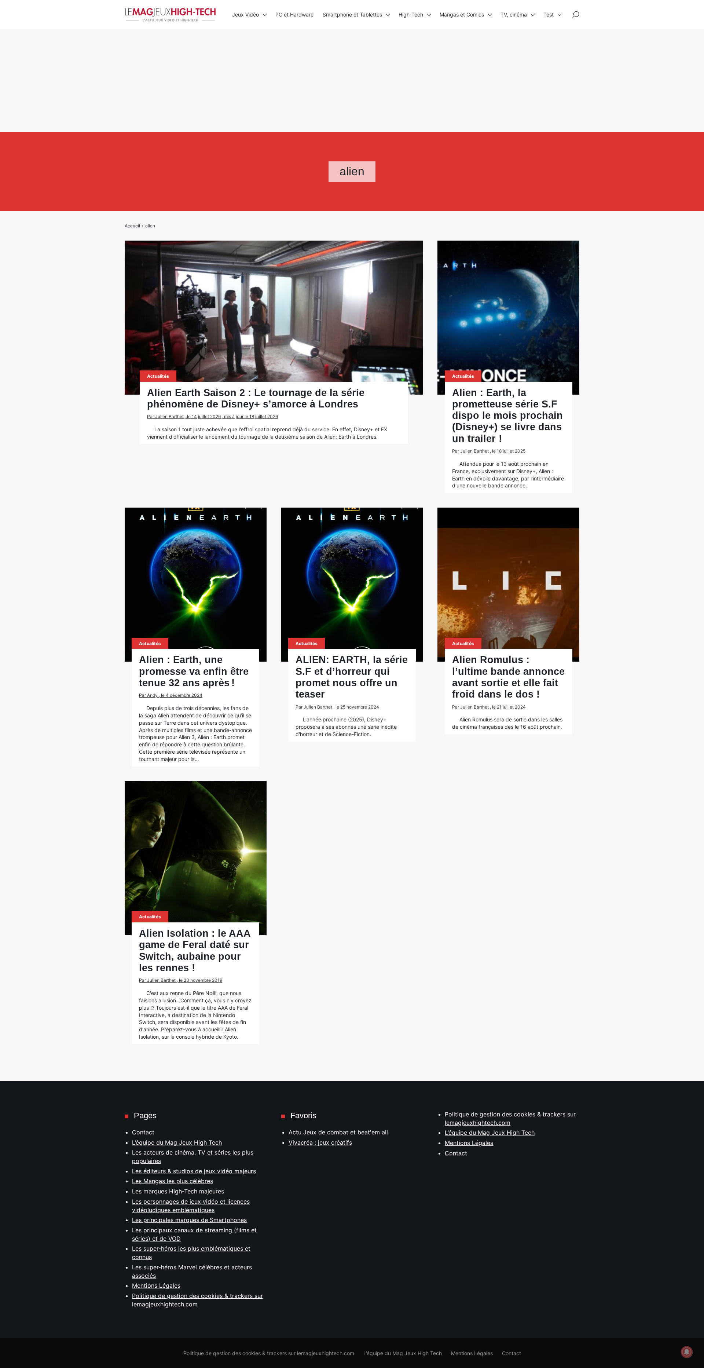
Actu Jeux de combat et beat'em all (338, 1132)
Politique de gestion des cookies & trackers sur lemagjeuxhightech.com (268, 1353)
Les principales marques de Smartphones (189, 1219)
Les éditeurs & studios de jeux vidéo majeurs (194, 1171)
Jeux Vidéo (245, 14)
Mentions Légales (156, 1285)
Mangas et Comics (462, 14)
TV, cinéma (513, 14)
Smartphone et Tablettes (352, 14)
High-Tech (411, 14)
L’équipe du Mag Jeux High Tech (177, 1142)
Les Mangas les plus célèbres (172, 1181)
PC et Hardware (294, 14)
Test (548, 14)
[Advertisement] (220, 51)
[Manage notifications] (687, 1352)
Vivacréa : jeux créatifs (320, 1142)
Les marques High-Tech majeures (178, 1191)
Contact (143, 1132)
